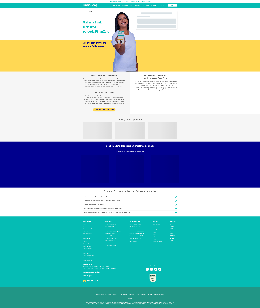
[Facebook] (147, 269)
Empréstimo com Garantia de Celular (137, 235)
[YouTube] (159, 269)
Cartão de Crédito (133, 241)
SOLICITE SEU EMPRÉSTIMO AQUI (104, 109)
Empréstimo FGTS (108, 235)
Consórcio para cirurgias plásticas (89, 250)
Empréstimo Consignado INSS (111, 238)
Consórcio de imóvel (87, 243)
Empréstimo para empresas (110, 245)
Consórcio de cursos (87, 253)
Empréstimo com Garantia (110, 233)
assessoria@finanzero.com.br (90, 276)
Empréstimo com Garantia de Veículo (137, 233)
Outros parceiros (173, 242)
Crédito (154, 239)
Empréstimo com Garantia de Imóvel (137, 231)
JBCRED (172, 228)
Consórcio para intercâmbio (88, 255)
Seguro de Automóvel (157, 224)
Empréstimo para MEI (109, 242)
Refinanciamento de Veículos (135, 224)
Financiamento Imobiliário (110, 240)
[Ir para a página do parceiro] (89, 11)
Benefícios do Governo (157, 241)
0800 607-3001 (92, 280)
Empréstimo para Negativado (110, 228)
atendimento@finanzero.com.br (91, 272)
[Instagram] (155, 269)
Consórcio (85, 241)
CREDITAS (172, 226)
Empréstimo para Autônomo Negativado (113, 231)
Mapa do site (85, 231)
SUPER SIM (172, 235)
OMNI (171, 231)
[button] (130, 197)
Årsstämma (85, 235)
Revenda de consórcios (87, 260)
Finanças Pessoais (156, 229)
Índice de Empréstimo (87, 233)
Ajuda (84, 226)
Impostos (154, 232)
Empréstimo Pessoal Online (110, 224)
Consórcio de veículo (87, 246)
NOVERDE (172, 233)
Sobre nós (85, 224)
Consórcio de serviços (87, 248)
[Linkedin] (151, 269)
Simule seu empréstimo (109, 226)
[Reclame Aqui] (153, 278)
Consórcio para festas (87, 257)
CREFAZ (171, 240)
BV (170, 224)
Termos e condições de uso (88, 228)
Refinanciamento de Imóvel (135, 226)
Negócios (154, 236)
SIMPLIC (172, 238)
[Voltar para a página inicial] (90, 5)
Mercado (154, 234)
